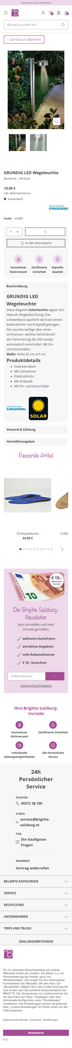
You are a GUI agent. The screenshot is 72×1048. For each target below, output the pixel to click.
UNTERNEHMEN (16, 916)
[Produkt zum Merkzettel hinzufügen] (45, 232)
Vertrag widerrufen (32, 868)
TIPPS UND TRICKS (17, 928)
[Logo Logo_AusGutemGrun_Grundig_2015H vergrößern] (58, 207)
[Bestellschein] (58, 13)
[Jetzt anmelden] (54, 676)
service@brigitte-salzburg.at (35, 822)
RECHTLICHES (14, 905)
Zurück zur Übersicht (25, 39)
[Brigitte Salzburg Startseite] (15, 12)
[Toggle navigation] (6, 13)
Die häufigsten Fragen (33, 842)
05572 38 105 (31, 803)
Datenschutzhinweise (36, 686)
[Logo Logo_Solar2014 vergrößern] (38, 408)
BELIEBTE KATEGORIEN (21, 881)
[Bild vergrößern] (56, 121)
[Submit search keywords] (63, 24)
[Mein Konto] (43, 13)
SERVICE (10, 893)
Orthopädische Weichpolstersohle (27, 533)
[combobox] (36, 24)
